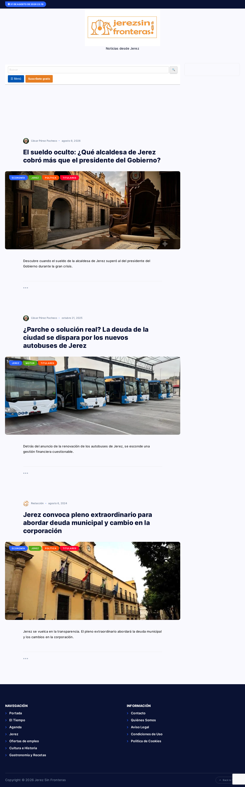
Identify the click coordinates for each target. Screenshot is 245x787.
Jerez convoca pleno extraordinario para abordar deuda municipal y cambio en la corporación (87, 523)
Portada (15, 713)
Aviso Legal (140, 727)
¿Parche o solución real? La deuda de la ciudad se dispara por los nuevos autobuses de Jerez (86, 337)
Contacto (138, 713)
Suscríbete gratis (39, 78)
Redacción (37, 503)
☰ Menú (16, 78)
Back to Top (229, 780)
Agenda (15, 727)
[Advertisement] (92, 112)
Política (50, 177)
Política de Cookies (146, 741)
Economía (18, 177)
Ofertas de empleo (24, 741)
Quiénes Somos (143, 720)
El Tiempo (17, 720)
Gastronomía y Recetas (27, 755)
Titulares (69, 177)
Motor (30, 363)
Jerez (35, 177)
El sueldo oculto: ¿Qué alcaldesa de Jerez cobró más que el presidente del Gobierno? (92, 156)
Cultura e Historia (23, 748)
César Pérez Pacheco (44, 140)
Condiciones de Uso (146, 734)
